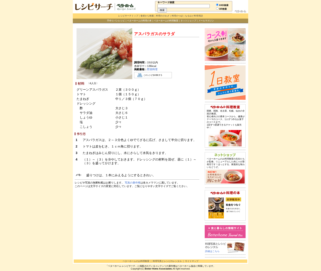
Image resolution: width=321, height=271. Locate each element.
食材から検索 (147, 15)
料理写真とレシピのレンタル (167, 261)
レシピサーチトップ (128, 15)
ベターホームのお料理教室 (136, 261)
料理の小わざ (162, 15)
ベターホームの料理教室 (166, 20)
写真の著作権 (132, 182)
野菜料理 (152, 69)
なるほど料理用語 (194, 15)
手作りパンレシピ (116, 20)
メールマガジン (206, 20)
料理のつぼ (177, 15)
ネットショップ (188, 20)
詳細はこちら (212, 251)
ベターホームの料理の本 (139, 20)
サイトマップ (191, 261)
